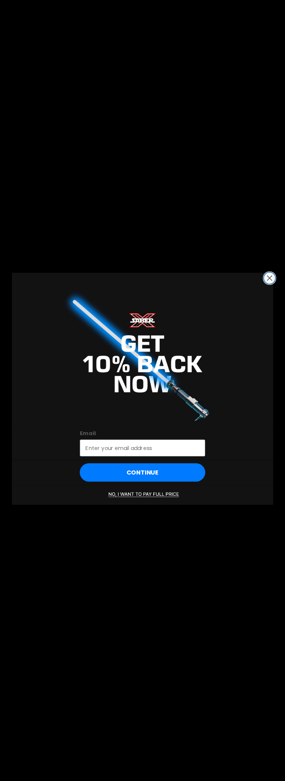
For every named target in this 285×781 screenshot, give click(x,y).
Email (88, 433)
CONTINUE (143, 472)
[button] (142, 494)
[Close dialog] (269, 278)
